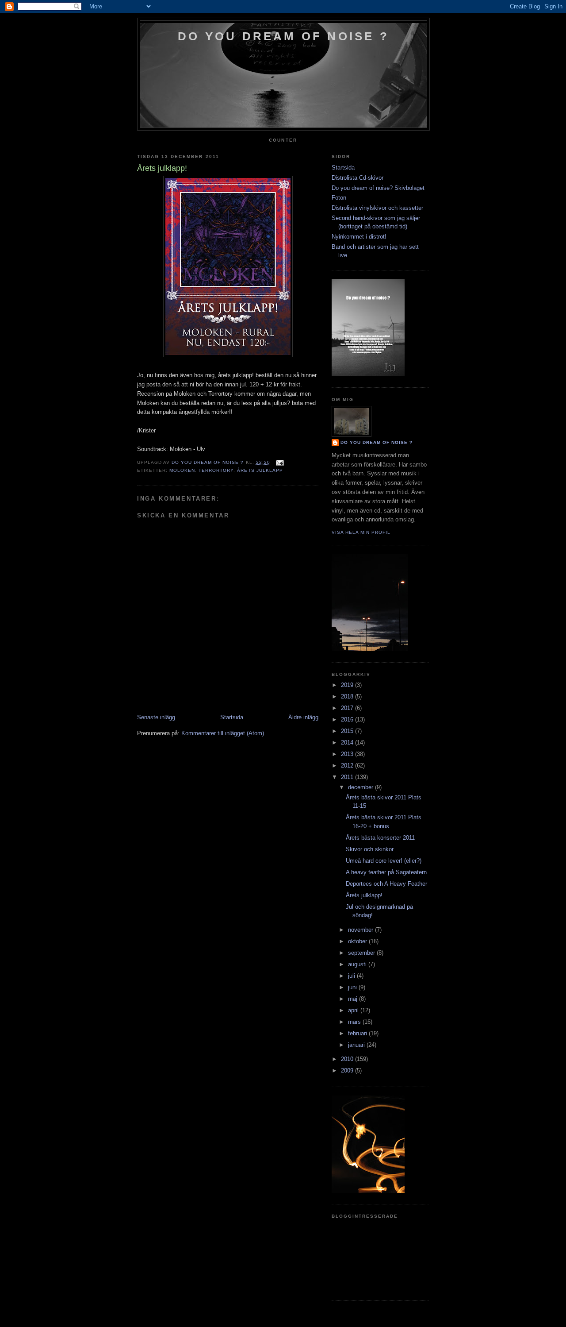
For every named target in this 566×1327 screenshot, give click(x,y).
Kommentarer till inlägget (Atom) (222, 733)
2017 (348, 708)
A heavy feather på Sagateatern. (387, 872)
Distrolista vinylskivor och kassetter (377, 207)
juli (352, 975)
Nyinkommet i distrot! (359, 236)
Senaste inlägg (156, 717)
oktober (358, 941)
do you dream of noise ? (283, 36)
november (361, 929)
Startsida (231, 717)
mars (355, 1021)
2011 (348, 777)
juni (353, 987)
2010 (348, 1059)
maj (353, 998)
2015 (348, 731)
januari (357, 1045)
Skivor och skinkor (370, 849)
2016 (348, 719)
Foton (339, 197)
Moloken (182, 470)
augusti (358, 964)
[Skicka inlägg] (279, 462)
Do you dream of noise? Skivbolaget (378, 188)
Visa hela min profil (361, 532)
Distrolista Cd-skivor (357, 177)
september (362, 952)
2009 (348, 1070)
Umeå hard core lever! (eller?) (383, 860)
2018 (348, 696)
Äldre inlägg (303, 717)
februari (358, 1033)
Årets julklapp (260, 470)
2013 (348, 754)
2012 (348, 765)
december (361, 787)
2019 (348, 685)
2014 (348, 742)
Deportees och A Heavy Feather (386, 883)
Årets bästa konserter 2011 (380, 837)
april (354, 1010)
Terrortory (216, 470)
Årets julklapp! (364, 895)
